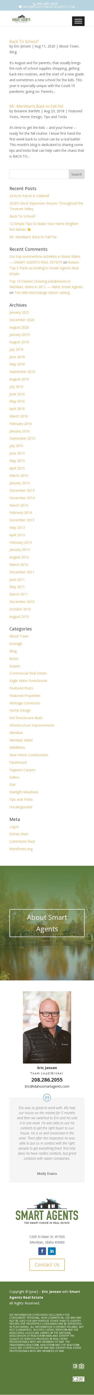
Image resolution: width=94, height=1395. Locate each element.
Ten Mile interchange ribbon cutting (42, 292)
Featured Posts (21, 688)
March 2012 (18, 564)
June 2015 (17, 453)
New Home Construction (28, 755)
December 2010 (21, 601)
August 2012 (19, 557)
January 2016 (19, 431)
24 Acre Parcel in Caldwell (29, 195)
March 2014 (18, 505)
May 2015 (17, 460)
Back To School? (24, 41)
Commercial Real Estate (28, 673)
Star (12, 784)
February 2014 (20, 512)
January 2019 (19, 334)
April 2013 (17, 535)
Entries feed (18, 834)
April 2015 (17, 468)
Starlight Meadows (24, 792)
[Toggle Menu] (78, 21)
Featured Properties (24, 695)
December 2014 (21, 490)
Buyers (14, 666)
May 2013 (17, 527)
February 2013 (20, 542)
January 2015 (19, 483)
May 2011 (17, 586)
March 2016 (18, 416)
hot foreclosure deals (26, 717)
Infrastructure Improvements (31, 725)
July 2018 (16, 349)
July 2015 (16, 445)
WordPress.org (21, 848)
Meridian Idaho (21, 740)
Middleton (17, 747)
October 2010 (20, 609)
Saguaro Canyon (22, 769)
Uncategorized (20, 807)
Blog (13, 52)
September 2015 (22, 438)
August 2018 (19, 342)
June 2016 (17, 394)
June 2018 (17, 357)
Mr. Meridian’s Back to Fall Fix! (36, 106)
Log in (14, 826)
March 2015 (18, 475)
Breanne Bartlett (27, 111)
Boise (13, 658)
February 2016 (20, 423)
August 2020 (19, 327)
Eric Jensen (22, 46)
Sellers (14, 777)
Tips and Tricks (55, 116)
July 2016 (16, 386)
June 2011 (17, 579)
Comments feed (22, 841)
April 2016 (17, 408)
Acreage (15, 643)
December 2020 (21, 319)
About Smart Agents (47, 922)
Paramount (18, 762)
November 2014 (22, 498)
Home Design (31, 116)
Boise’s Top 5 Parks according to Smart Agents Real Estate (44, 268)
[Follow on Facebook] (42, 1251)
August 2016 (19, 379)
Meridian (16, 732)
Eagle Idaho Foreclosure (28, 680)
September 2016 (22, 371)
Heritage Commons (24, 703)
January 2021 (19, 312)
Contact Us (47, 1264)
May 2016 (17, 401)
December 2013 (21, 520)
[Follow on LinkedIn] (52, 1251)
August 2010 (19, 616)
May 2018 (17, 364)
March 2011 (18, 594)
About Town (68, 46)
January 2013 (19, 549)
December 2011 (21, 572)
